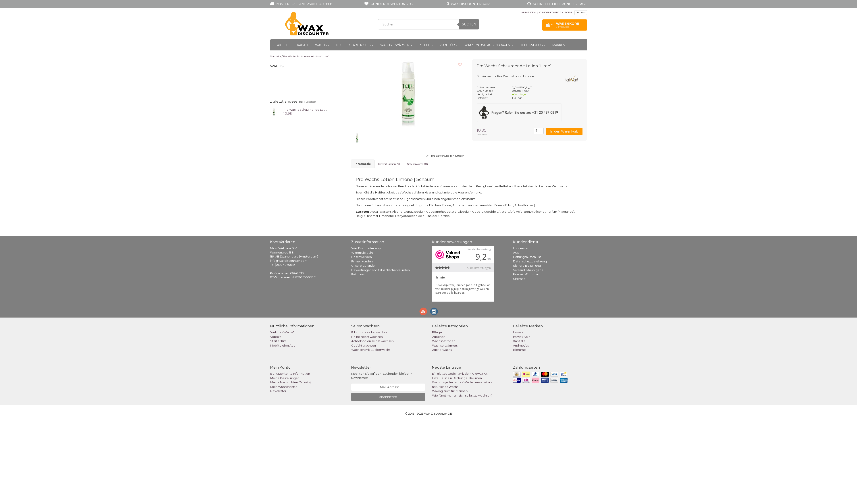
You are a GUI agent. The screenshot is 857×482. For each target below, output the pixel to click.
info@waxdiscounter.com (288, 260)
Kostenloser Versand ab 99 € (304, 4)
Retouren (358, 274)
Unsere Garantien (363, 265)
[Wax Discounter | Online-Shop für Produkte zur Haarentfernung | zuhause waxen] (307, 23)
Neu (339, 45)
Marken (558, 45)
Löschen (311, 101)
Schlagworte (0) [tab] (417, 164)
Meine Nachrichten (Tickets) (290, 382)
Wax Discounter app (470, 4)
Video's (275, 337)
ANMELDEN (528, 12)
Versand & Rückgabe (528, 270)
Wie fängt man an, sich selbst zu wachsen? (462, 395)
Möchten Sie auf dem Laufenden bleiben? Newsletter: (381, 376)
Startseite (281, 45)
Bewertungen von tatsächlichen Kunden (380, 270)
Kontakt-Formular (526, 274)
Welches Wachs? (282, 332)
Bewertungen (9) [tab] (389, 164)
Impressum (521, 248)
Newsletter (278, 391)
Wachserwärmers (445, 345)
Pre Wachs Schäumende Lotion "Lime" (306, 56)
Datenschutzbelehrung (530, 261)
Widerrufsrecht (362, 252)
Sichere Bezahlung (527, 265)
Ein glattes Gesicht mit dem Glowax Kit (459, 373)
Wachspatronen (443, 341)
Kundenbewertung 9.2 (392, 4)
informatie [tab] (363, 164)
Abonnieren (388, 397)
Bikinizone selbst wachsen (370, 332)
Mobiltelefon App (282, 345)
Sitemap (519, 278)
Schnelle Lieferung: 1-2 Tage (560, 4)
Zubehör (448, 45)
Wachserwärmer (395, 45)
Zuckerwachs (442, 349)
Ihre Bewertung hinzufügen (447, 155)
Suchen (469, 24)
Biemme (519, 349)
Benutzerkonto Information (290, 373)
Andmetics (521, 345)
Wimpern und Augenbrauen (487, 45)
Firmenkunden (362, 261)
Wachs (321, 45)
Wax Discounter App (366, 248)
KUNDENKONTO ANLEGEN (555, 12)
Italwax (518, 332)
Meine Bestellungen (285, 378)
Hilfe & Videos (531, 45)
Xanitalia (519, 341)
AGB (516, 252)
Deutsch (581, 12)
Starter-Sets (360, 45)
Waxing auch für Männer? (450, 391)
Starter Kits (278, 341)
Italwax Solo (521, 337)
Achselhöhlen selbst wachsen (372, 341)
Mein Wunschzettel (284, 387)
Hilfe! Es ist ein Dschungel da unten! (457, 378)
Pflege (425, 45)
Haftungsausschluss (527, 257)
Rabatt (302, 45)
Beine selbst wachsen (367, 337)
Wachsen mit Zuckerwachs (370, 349)
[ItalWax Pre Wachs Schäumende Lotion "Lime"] (274, 111)
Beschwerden (361, 257)
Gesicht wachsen (363, 345)
